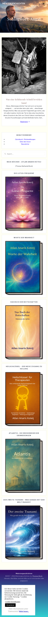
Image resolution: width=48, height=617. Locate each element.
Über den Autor (25, 142)
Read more (24, 122)
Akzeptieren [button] (10, 605)
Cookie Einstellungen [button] (12, 602)
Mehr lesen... (24, 611)
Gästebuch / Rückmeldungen (25, 139)
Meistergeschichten (13, 3)
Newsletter (25, 144)
